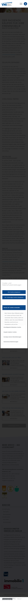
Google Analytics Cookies (10, 332)
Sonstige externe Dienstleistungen (12, 337)
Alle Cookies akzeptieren (14, 292)
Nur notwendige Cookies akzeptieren (14, 297)
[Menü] (20, 4)
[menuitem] (20, 4)
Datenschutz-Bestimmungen (11, 341)
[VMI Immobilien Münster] (11, 4)
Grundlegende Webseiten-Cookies (12, 327)
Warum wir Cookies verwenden (12, 307)
